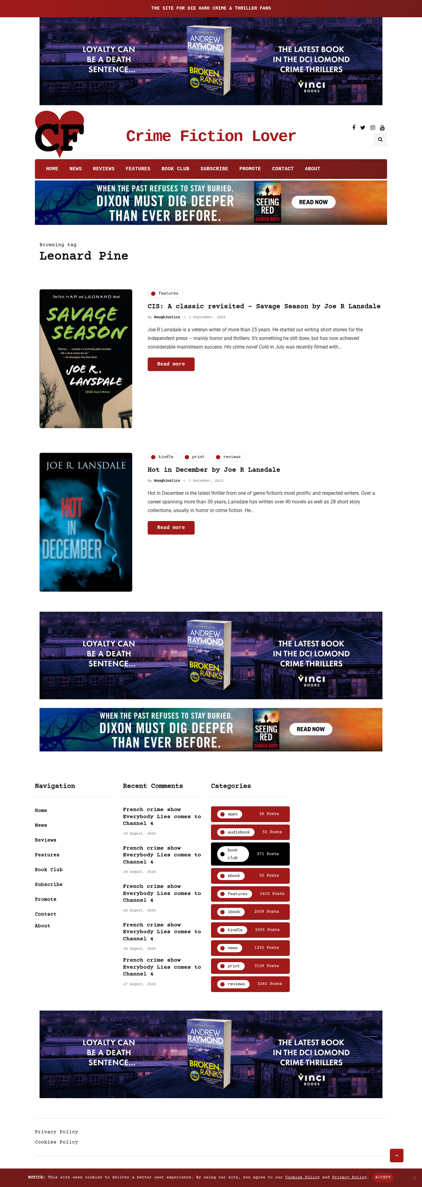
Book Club (175, 169)
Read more (171, 364)
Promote (250, 169)
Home (52, 169)
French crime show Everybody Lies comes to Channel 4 (162, 817)
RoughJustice (167, 317)
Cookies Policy (56, 1142)
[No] (414, 1178)
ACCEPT (383, 1177)
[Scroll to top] (396, 1155)
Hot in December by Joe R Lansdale (214, 470)
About (312, 169)
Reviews (104, 169)
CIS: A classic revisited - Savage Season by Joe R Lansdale (264, 307)
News (76, 169)
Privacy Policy (56, 1132)
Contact (283, 169)
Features (138, 169)
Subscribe (214, 169)
